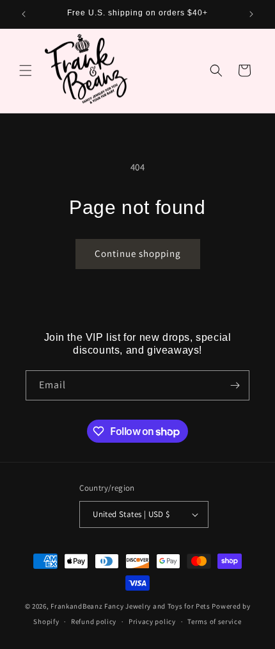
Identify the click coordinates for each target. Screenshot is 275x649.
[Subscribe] (235, 385)
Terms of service (214, 621)
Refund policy (93, 621)
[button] (26, 70)
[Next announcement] (251, 14)
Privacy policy (152, 621)
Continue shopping (138, 253)
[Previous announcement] (24, 14)
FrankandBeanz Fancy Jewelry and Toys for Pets (130, 606)
